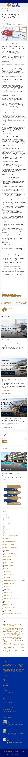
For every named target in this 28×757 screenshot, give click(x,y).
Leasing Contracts (11, 634)
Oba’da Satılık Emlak (7, 709)
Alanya (5, 624)
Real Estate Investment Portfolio (13, 642)
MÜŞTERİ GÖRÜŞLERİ (8, 692)
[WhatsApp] (18, 754)
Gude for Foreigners (8, 296)
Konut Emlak (5, 550)
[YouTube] (15, 754)
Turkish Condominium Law (15, 649)
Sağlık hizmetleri (6, 559)
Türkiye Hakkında (7, 589)
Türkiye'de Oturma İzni (8, 592)
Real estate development (13, 642)
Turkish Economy (12, 651)
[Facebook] (7, 754)
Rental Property (6, 646)
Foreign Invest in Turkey (9, 294)
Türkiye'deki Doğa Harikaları (10, 598)
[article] (14, 467)
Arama (5, 441)
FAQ (4, 688)
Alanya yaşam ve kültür (8, 520)
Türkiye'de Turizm (7, 595)
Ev (2, 8)
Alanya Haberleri (6, 514)
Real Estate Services (7, 644)
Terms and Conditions (8, 694)
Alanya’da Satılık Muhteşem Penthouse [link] (12, 473)
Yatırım (15, 57)
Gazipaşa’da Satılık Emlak (9, 713)
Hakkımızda (5, 685)
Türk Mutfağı (5, 586)
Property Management (14, 640)
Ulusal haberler (6, 601)
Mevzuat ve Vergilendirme (14, 339)
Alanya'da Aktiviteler (7, 523)
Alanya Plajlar (6, 517)
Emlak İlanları (6, 538)
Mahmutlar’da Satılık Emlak (9, 711)
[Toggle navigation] (26, 1)
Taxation (19, 646)
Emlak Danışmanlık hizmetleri (10, 535)
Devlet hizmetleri (6, 529)
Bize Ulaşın (5, 683)
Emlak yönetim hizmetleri (9, 541)
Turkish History (19, 651)
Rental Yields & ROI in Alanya (10, 420)
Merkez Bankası (16, 152)
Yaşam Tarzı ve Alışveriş (8, 607)
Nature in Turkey (10, 635)
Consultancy (6, 627)
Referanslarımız (6, 556)
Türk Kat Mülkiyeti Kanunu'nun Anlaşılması (13, 580)
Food (22, 628)
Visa (11, 653)
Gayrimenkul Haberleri (8, 544)
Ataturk (4, 526)
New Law (15, 635)
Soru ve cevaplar (6, 568)
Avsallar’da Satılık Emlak (8, 704)
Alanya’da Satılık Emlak (8, 702)
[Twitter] (10, 754)
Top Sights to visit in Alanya (13, 646)
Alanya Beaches (13, 624)
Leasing (4, 634)
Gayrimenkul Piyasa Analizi (15, 379)
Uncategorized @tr (7, 604)
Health (13, 633)
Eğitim (4, 532)
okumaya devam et (6, 351)
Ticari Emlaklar (6, 571)
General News (8, 631)
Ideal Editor (22, 43)
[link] (14, 461)
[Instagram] (12, 754)
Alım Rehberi (6, 687)
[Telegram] (20, 754)
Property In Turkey (12, 639)
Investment (17, 296)
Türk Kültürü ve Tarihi (8, 583)
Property (9, 638)
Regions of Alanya (18, 644)
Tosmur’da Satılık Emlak (8, 707)
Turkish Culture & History (10, 650)
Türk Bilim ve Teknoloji (8, 574)
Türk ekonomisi (8, 8)
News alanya (11, 637)
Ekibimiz (5, 690)
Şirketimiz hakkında (7, 565)
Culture (14, 627)
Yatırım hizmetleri (17, 24)
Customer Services (11, 628)
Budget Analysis (17, 625)
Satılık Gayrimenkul (7, 562)
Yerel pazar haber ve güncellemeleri (11, 613)
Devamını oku (6, 675)
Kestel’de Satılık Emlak (8, 706)
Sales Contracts (14, 646)
